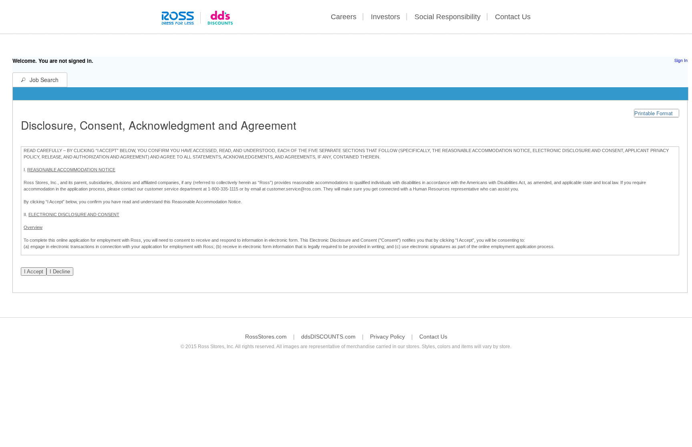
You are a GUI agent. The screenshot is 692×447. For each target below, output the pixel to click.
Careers (343, 17)
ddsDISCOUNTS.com (328, 336)
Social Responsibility (447, 17)
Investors (385, 17)
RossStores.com (266, 336)
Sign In (681, 60)
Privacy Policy (387, 336)
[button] (656, 113)
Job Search (44, 80)
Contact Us (513, 17)
